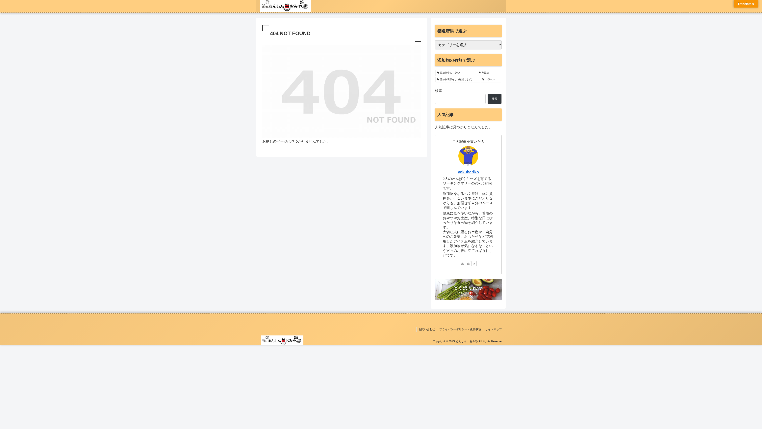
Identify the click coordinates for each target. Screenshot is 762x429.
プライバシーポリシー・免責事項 (460, 329)
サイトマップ (493, 329)
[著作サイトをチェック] (462, 263)
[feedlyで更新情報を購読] (468, 263)
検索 (438, 91)
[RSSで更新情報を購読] (474, 263)
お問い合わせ (427, 329)
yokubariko (468, 172)
